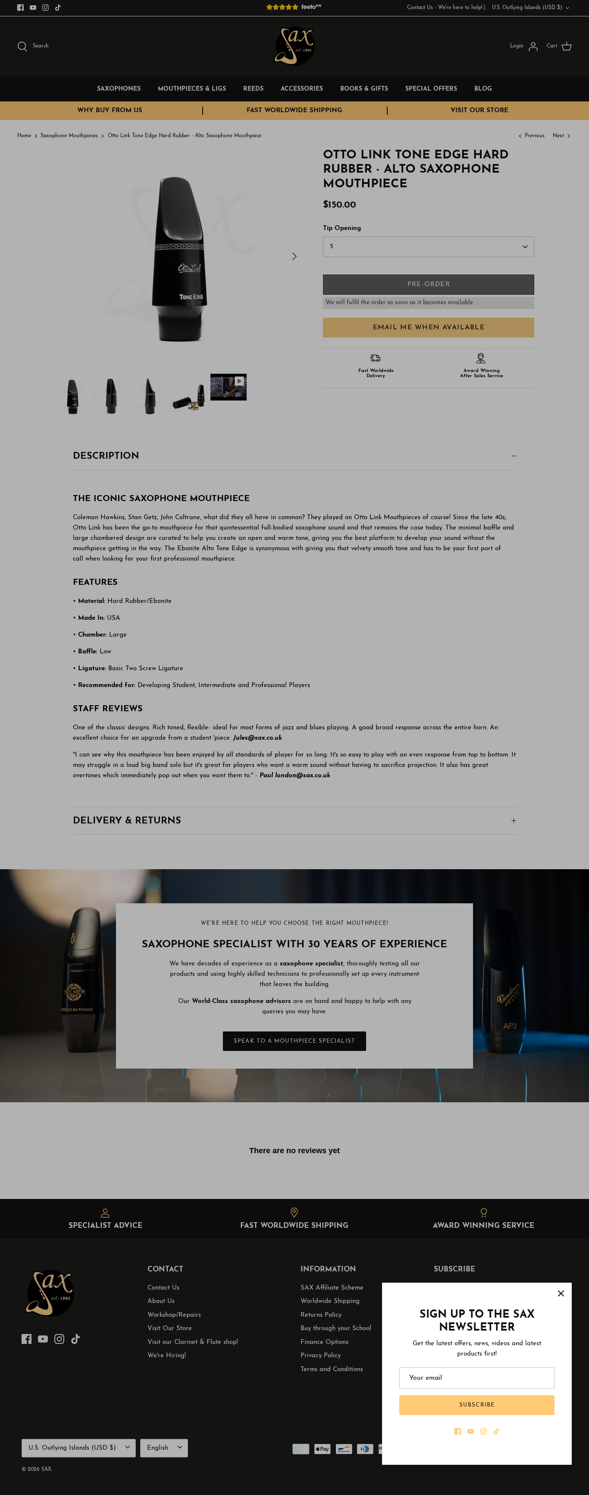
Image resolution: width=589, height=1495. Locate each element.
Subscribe (476, 1405)
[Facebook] (457, 1431)
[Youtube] (470, 1431)
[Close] (560, 1293)
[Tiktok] (496, 1431)
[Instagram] (483, 1431)
